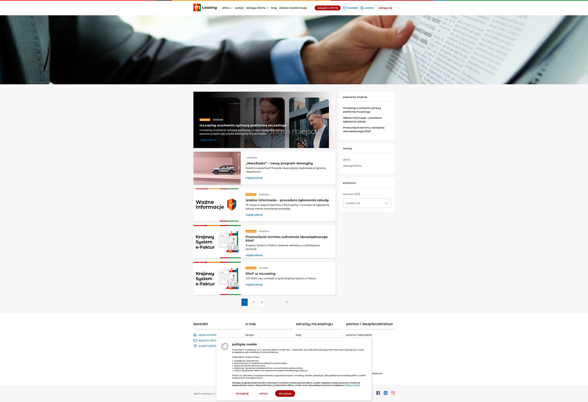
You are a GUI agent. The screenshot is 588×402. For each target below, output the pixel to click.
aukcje (239, 8)
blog (274, 8)
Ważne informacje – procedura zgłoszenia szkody (362, 119)
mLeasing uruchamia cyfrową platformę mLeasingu (362, 110)
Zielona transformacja (293, 8)
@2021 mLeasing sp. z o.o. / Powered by (212, 394)
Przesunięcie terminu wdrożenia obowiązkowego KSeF (363, 129)
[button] (367, 203)
